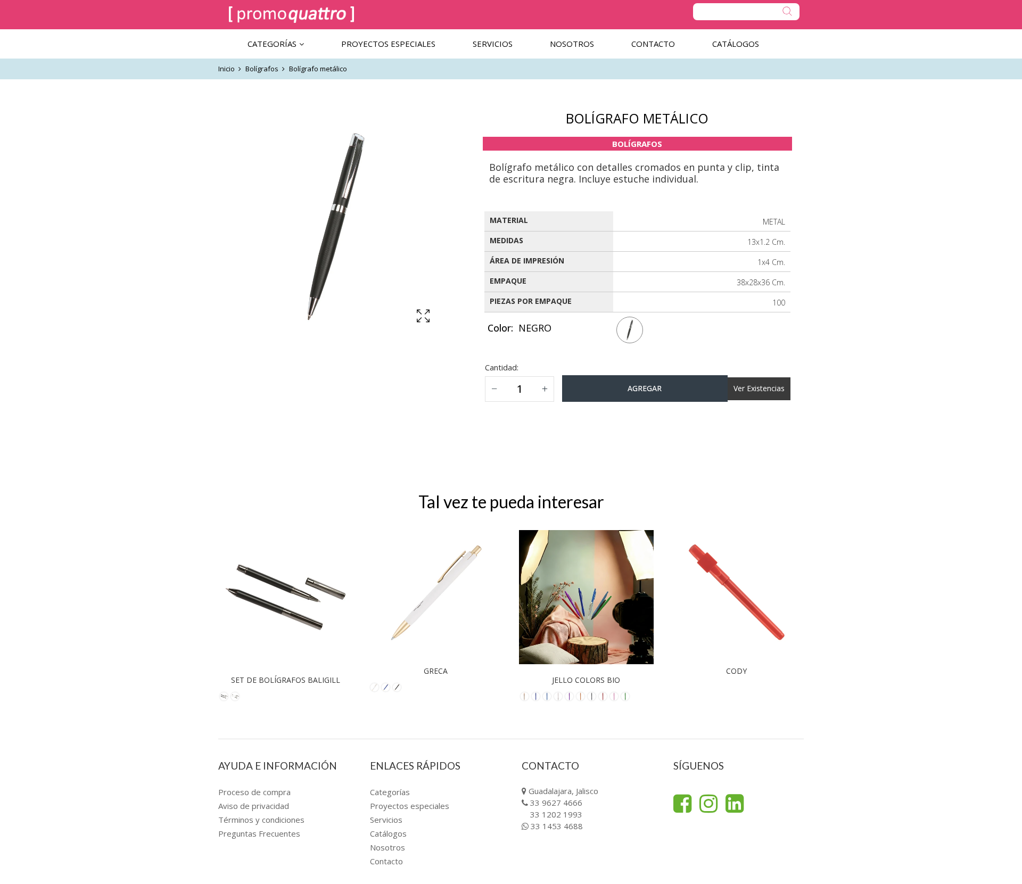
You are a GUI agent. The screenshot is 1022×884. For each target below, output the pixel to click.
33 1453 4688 (557, 826)
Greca (436, 671)
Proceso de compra (254, 792)
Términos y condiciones (261, 819)
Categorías (390, 792)
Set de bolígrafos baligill (285, 680)
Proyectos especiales (409, 806)
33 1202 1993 (556, 814)
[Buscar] (746, 11)
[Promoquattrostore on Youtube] (735, 803)
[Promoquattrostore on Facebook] (682, 803)
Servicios (386, 819)
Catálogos (388, 833)
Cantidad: (501, 367)
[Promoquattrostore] (291, 14)
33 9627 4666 (556, 802)
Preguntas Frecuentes (259, 833)
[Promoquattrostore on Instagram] (708, 803)
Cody (736, 671)
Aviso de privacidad (253, 806)
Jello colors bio (586, 680)
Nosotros (387, 847)
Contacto (386, 861)
